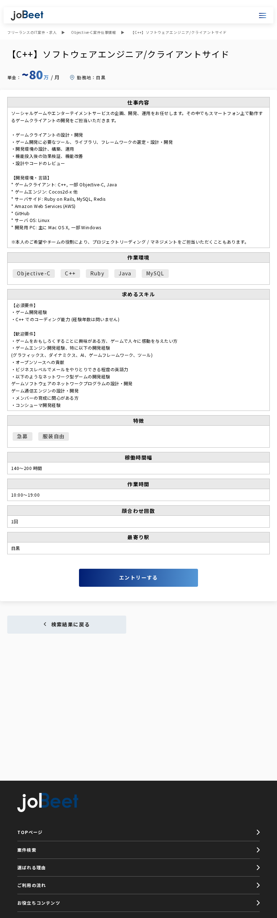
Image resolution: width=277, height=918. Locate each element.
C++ (70, 273)
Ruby (97, 273)
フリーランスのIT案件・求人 (32, 32)
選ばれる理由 (31, 867)
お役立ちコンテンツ (38, 903)
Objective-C (33, 273)
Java (125, 273)
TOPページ (30, 832)
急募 (22, 436)
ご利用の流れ (31, 885)
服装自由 (54, 436)
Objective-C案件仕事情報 (93, 32)
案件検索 (26, 850)
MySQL (155, 273)
